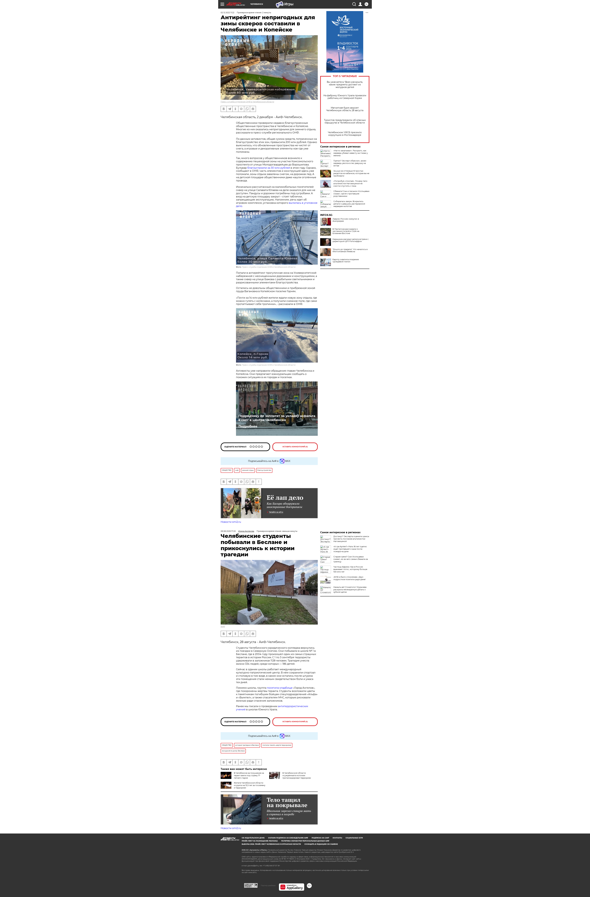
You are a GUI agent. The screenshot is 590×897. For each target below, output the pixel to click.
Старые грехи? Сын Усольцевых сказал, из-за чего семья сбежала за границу (350, 559)
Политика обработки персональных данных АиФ (305, 841)
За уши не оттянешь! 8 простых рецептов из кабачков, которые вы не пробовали (351, 173)
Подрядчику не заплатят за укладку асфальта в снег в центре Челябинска (276, 418)
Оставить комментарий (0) (295, 447)
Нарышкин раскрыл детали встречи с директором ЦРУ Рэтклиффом (350, 240)
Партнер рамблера (268, 885)
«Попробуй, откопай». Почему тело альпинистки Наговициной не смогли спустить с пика (350, 183)
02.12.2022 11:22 (227, 12)
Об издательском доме (253, 838)
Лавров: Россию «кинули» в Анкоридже (345, 220)
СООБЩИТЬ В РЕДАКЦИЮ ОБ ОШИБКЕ (321, 844)
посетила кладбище (280, 687)
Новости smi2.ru (231, 521)
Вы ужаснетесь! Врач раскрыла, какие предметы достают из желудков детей (345, 85)
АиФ (223, 626)
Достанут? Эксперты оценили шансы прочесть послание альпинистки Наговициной (351, 538)
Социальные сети (354, 838)
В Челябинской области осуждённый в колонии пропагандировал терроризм (296, 775)
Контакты (337, 838)
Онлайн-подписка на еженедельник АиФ (288, 838)
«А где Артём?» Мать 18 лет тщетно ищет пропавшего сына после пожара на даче (350, 549)
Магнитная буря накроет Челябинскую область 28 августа (344, 109)
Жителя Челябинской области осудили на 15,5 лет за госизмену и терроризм (249, 785)
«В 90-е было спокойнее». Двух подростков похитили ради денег (349, 578)
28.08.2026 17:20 (228, 531)
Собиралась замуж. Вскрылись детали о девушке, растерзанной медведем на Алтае (349, 203)
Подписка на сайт (320, 838)
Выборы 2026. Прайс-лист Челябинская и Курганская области (271, 844)
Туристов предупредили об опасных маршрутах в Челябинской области (345, 121)
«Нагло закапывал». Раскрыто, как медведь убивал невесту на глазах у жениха (350, 153)
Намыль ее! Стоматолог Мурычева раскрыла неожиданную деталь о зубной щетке (349, 589)
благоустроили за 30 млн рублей (268, 167)
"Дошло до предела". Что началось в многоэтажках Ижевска (350, 250)
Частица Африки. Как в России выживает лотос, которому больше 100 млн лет (350, 569)
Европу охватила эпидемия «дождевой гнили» (345, 260)
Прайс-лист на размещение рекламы (260, 841)
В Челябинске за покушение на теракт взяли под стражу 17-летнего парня (249, 775)
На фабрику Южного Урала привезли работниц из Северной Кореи (344, 96)
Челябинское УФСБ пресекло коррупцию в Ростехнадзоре (345, 133)
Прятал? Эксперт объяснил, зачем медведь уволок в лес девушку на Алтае (349, 163)
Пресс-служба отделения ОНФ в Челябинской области (247, 102)
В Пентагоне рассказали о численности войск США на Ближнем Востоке (345, 231)
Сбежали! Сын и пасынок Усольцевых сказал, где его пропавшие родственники (351, 193)
